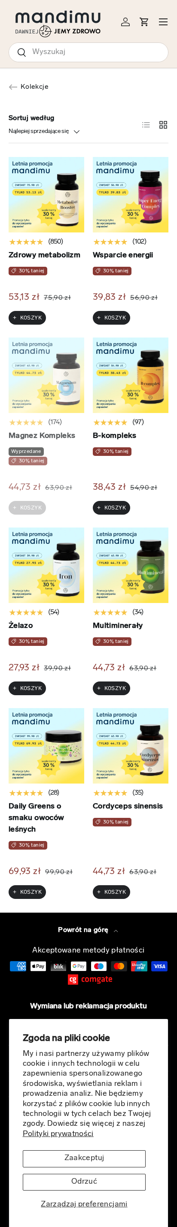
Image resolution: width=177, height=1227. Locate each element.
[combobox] (88, 52)
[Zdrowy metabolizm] (46, 194)
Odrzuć (84, 1182)
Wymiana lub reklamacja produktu (88, 1006)
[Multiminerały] (130, 565)
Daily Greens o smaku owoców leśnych (36, 818)
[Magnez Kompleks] (46, 375)
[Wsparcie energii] (130, 194)
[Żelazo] (46, 565)
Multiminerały (118, 626)
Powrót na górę (84, 930)
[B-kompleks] (130, 375)
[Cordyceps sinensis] (130, 746)
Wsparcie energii (123, 255)
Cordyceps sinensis (128, 807)
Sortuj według (32, 118)
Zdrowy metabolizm (44, 255)
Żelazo (21, 626)
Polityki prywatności (58, 1134)
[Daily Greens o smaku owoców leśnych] (46, 746)
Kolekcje (35, 87)
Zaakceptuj (84, 1158)
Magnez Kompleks (42, 436)
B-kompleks (115, 436)
